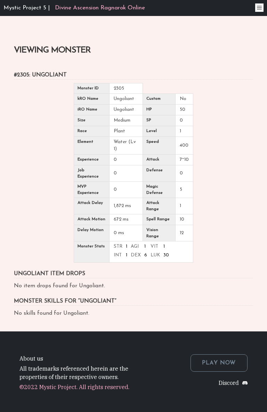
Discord (229, 382)
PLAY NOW (219, 363)
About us (31, 358)
